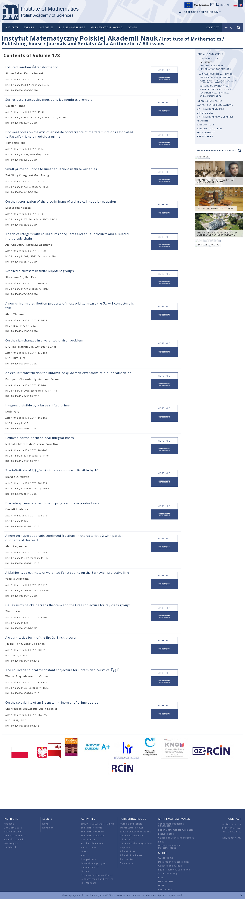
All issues (153, 43)
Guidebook (10, 847)
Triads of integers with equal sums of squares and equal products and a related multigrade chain (67, 236)
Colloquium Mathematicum (214, 86)
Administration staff (15, 835)
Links (161, 841)
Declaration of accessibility (173, 861)
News (45, 823)
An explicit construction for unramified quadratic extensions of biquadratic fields (68, 373)
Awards (85, 855)
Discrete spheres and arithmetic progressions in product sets (52, 503)
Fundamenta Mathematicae (214, 93)
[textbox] (33, 67)
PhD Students (88, 882)
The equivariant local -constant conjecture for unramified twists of (62, 670)
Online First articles (213, 65)
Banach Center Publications (215, 104)
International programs (94, 863)
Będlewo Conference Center (97, 875)
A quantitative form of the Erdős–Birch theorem (41, 637)
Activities (46, 27)
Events (29, 27)
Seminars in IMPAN (91, 827)
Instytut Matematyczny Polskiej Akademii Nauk (80, 38)
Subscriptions (205, 124)
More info (164, 70)
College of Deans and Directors (176, 837)
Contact (234, 818)
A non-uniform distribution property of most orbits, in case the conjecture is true (69, 305)
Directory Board (13, 827)
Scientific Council (13, 839)
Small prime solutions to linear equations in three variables (51, 169)
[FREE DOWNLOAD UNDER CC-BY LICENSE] (164, 78)
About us (9, 823)
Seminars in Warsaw (92, 831)
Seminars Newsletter (92, 835)
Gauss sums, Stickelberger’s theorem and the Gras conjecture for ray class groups (68, 605)
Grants (85, 851)
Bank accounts (166, 889)
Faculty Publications (92, 843)
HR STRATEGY (165, 881)
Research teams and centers (97, 879)
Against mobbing (168, 873)
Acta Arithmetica (118, 43)
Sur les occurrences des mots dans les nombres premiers (49, 99)
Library (85, 871)
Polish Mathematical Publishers (175, 829)
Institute (11, 27)
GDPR (161, 885)
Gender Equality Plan (170, 865)
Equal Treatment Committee (174, 869)
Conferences (88, 839)
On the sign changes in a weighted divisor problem (44, 340)
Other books (205, 112)
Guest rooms (165, 857)
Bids (160, 877)
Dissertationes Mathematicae (215, 89)
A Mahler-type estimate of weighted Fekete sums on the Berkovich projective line (67, 572)
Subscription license (210, 128)
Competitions (88, 859)
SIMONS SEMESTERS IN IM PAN (97, 823)
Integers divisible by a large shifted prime (37, 405)
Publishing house (72, 27)
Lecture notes (166, 833)
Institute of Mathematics (192, 39)
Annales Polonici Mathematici (216, 74)
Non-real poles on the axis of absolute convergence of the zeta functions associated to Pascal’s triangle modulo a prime (69, 134)
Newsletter (48, 827)
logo (40, 12)
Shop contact (206, 132)
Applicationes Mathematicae (214, 77)
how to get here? (231, 837)
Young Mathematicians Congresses (171, 824)
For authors (205, 136)
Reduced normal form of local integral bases (39, 438)
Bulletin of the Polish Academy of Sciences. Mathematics (218, 81)
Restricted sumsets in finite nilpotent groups (39, 271)
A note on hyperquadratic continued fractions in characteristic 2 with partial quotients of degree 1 (64, 537)
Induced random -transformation (32, 67)
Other (132, 27)
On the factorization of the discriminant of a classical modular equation (60, 201)
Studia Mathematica (210, 96)
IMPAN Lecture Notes (209, 100)
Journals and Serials (70, 43)
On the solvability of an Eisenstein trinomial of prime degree (51, 702)
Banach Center (89, 847)
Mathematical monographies (215, 116)
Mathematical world (107, 27)
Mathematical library (210, 108)
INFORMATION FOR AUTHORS (216, 69)
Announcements (90, 867)
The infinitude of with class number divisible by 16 (51, 470)
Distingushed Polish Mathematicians (169, 846)
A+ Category (11, 843)
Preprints (202, 120)
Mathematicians (13, 831)
